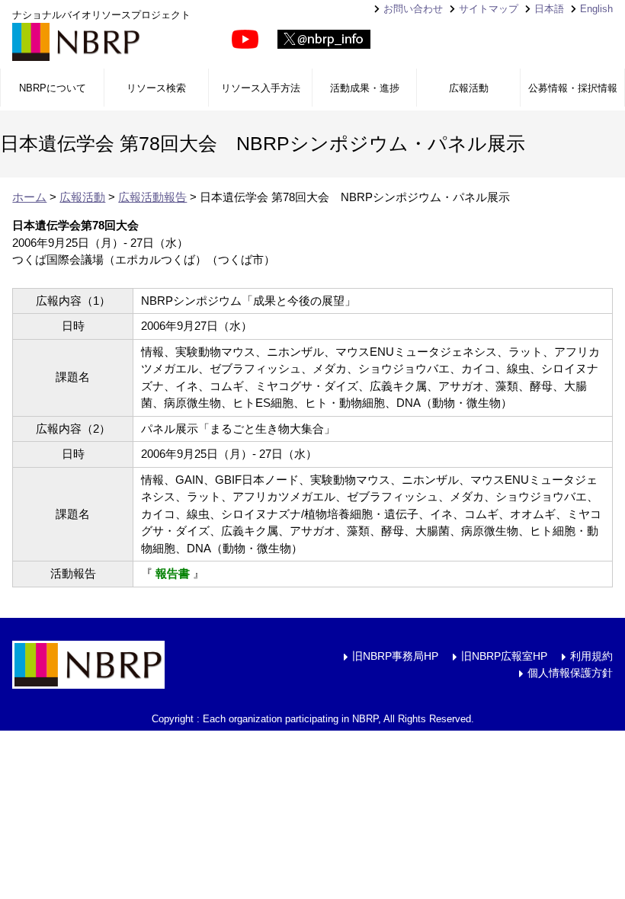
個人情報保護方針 (570, 673)
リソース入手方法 (260, 88)
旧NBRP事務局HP (395, 656)
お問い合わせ (413, 8)
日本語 (549, 8)
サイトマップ (488, 8)
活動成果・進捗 (364, 88)
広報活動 (469, 88)
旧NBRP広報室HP (504, 656)
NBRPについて (52, 88)
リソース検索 (156, 88)
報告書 (172, 573)
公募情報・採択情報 (572, 88)
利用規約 (591, 656)
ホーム (29, 196)
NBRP (76, 42)
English (596, 8)
